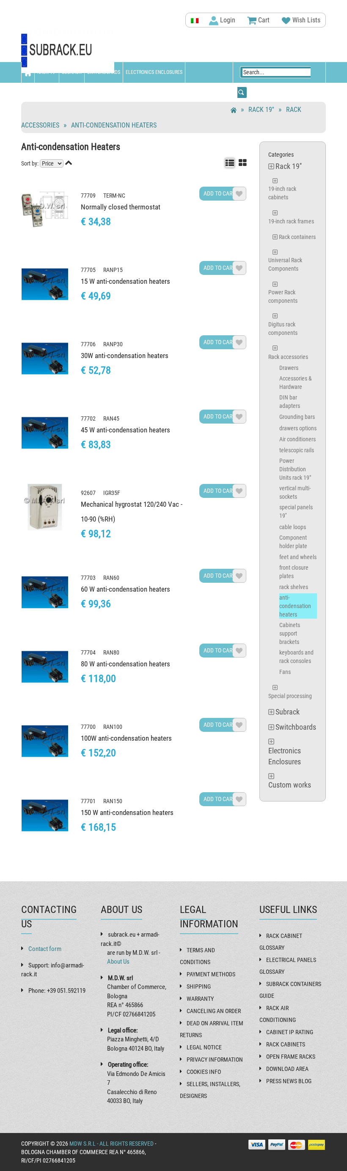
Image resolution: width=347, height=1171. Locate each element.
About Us (118, 961)
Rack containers (297, 237)
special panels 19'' (296, 511)
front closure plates (293, 571)
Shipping (199, 986)
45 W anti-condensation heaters (125, 430)
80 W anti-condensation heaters (125, 664)
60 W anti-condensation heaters (125, 589)
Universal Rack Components (285, 264)
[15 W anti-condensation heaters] (45, 284)
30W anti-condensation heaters (124, 355)
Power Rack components (282, 296)
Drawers (288, 367)
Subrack (72, 72)
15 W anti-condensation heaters (125, 281)
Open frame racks (290, 1056)
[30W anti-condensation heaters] (45, 358)
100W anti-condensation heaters (126, 738)
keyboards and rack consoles (296, 656)
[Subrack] (67, 51)
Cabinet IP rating (289, 1032)
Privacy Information (215, 1059)
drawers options (298, 428)
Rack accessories (288, 356)
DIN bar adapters (289, 401)
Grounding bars (297, 416)
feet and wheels (298, 557)
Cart (263, 20)
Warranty (200, 998)
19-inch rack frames (291, 221)
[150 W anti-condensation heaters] (45, 815)
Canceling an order (214, 1011)
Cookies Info (204, 1071)
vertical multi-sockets (295, 492)
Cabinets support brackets (289, 633)
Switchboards (103, 72)
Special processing (290, 696)
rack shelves (293, 587)
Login (226, 20)
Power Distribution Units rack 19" (295, 469)
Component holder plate (293, 541)
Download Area (287, 1068)
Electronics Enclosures (154, 72)
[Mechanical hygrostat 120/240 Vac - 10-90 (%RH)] (45, 507)
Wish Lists (305, 20)
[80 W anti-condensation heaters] (45, 667)
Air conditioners (297, 439)
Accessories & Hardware (295, 382)
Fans (285, 671)
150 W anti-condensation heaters (127, 812)
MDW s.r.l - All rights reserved (111, 1143)
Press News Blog (288, 1081)
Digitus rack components (282, 328)
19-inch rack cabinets (282, 193)
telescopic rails (296, 450)
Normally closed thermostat (120, 207)
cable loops (292, 527)
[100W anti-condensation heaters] (45, 741)
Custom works (41, 93)
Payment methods (211, 974)
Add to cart (219, 193)
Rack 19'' (46, 72)
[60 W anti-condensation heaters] (45, 592)
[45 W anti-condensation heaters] (45, 433)
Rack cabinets (285, 1044)
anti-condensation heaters (114, 125)
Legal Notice (204, 1047)
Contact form (44, 949)
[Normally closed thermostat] (45, 210)
